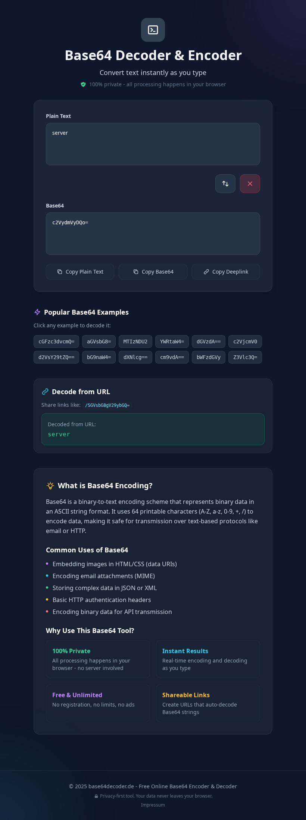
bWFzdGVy (209, 357)
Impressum (153, 805)
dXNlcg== (135, 357)
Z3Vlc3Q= (245, 357)
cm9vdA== (172, 357)
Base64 (55, 205)
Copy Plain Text (84, 271)
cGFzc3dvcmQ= (56, 341)
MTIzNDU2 (135, 341)
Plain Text (58, 115)
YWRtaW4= (172, 341)
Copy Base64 (158, 271)
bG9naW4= (99, 357)
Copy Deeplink (230, 271)
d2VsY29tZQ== (56, 357)
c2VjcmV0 (245, 341)
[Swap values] (225, 183)
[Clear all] (250, 183)
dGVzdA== (209, 341)
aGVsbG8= (99, 341)
